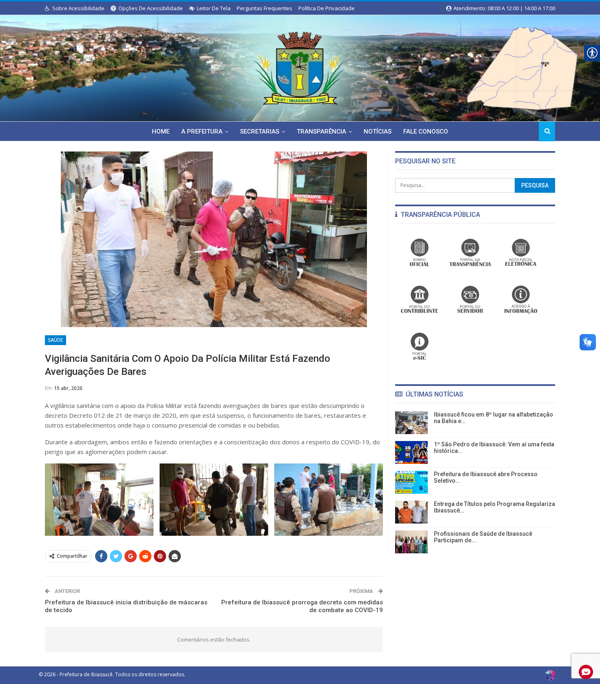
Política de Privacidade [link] (326, 8)
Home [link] (160, 131)
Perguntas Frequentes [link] (264, 8)
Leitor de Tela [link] (214, 8)
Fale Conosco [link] (425, 131)
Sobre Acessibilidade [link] (78, 8)
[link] (300, 66)
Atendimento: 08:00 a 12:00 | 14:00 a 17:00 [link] (503, 8)
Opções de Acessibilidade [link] (150, 8)
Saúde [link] (55, 340)
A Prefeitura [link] (201, 131)
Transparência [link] (321, 131)
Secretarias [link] (259, 131)
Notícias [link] (377, 131)
